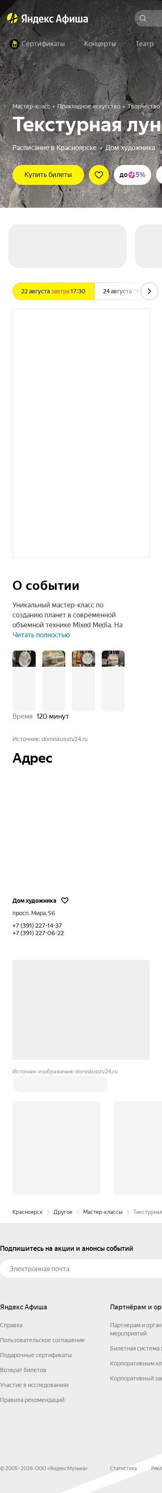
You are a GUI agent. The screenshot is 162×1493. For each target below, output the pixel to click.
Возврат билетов (23, 1370)
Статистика (123, 1468)
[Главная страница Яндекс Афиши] (12, 18)
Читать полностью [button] (41, 635)
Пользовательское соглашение (42, 1340)
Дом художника (130, 148)
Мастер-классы (103, 1212)
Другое (63, 1212)
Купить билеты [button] (48, 175)
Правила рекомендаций (32, 1400)
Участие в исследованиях (34, 1385)
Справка (11, 1325)
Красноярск (27, 1212)
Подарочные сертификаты (36, 1355)
